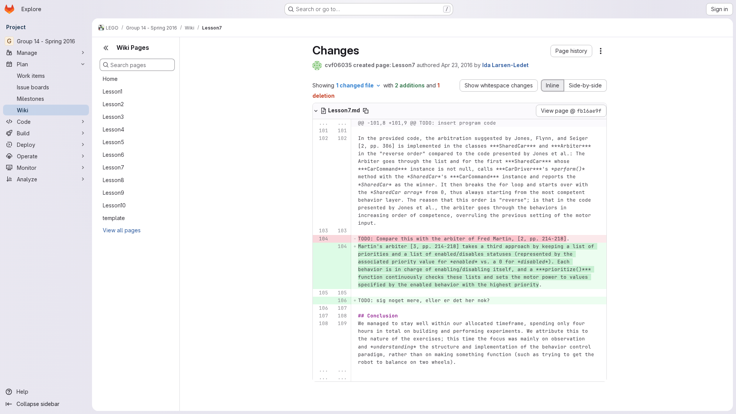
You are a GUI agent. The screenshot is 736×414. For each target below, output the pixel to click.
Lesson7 (113, 167)
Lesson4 (113, 129)
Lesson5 (113, 142)
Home (110, 79)
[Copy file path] (365, 110)
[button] (571, 51)
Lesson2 (113, 104)
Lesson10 (114, 205)
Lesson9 (113, 192)
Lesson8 (113, 180)
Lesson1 (112, 91)
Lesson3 (113, 116)
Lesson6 (113, 154)
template (114, 218)
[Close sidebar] (106, 48)
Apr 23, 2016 (457, 65)
